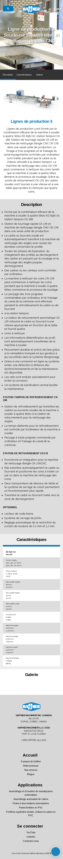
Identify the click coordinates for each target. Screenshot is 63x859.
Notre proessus (30, 765)
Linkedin (31, 836)
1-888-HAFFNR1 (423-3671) (33, 740)
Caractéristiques (24, 74)
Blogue (30, 774)
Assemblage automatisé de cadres (30, 799)
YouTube (30, 832)
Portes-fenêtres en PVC (31, 807)
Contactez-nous (31, 841)
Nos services (30, 770)
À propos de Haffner (31, 761)
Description (8, 74)
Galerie (39, 74)
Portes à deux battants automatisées (31, 803)
